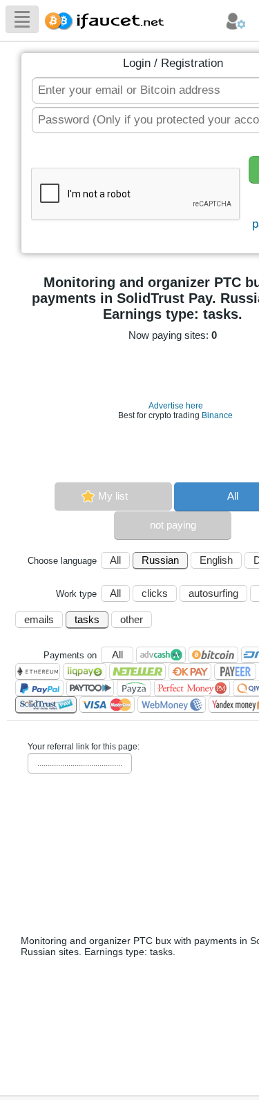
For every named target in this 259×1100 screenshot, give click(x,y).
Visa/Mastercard (107, 704)
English (216, 560)
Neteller (137, 671)
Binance (217, 415)
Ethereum (37, 671)
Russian (160, 560)
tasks (87, 619)
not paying (173, 525)
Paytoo (90, 688)
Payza (134, 688)
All (115, 560)
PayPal (39, 688)
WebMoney (171, 704)
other (131, 619)
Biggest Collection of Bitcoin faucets (108, 19)
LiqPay (84, 671)
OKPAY (190, 671)
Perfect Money (192, 688)
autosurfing (213, 593)
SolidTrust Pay (46, 705)
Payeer (235, 671)
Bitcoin (213, 655)
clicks (155, 593)
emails (39, 619)
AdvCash (161, 655)
